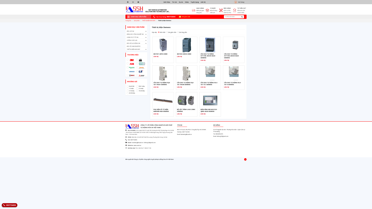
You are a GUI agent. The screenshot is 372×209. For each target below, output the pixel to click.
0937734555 (133, 140)
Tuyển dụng (195, 2)
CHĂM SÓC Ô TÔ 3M (132, 37)
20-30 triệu (132, 93)
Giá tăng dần (183, 32)
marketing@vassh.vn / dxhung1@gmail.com (144, 142)
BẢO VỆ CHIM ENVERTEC (134, 46)
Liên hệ (203, 2)
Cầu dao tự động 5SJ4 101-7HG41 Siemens (161, 83)
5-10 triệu (131, 91)
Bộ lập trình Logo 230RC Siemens (186, 110)
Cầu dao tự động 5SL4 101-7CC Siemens (209, 83)
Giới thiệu (167, 2)
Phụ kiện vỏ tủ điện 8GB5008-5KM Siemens (161, 110)
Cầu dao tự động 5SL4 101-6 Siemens (232, 83)
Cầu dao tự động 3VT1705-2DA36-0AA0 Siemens (208, 56)
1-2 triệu (131, 88)
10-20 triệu (142, 91)
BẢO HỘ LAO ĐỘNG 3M (133, 43)
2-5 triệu (141, 88)
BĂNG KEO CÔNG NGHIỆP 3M (135, 34)
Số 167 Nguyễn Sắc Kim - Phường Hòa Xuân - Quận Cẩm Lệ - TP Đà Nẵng (229, 130)
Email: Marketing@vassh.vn (184, 134)
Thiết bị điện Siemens (164, 20)
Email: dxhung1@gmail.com (220, 136)
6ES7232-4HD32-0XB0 (184, 54)
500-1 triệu (142, 86)
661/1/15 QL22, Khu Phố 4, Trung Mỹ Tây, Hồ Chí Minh (191, 129)
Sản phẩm (137, 20)
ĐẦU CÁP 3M (130, 31)
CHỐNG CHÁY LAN (132, 40)
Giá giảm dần (172, 32)
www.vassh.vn (137, 145)
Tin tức (174, 2)
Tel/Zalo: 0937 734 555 (183, 132)
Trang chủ (128, 20)
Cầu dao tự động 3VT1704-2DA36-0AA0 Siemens (231, 56)
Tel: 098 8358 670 (218, 134)
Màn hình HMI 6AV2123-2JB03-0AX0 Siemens (209, 110)
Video (187, 2)
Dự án (181, 2)
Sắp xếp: (154, 32)
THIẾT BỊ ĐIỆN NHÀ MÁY (148, 20)
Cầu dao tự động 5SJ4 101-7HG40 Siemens (185, 83)
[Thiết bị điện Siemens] (148, 9)
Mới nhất (162, 32)
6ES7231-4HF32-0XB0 (160, 54)
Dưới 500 (131, 86)
